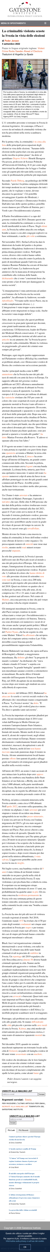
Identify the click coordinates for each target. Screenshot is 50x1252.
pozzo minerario (35, 816)
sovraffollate (33, 528)
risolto (5, 547)
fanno (36, 1073)
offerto (13, 758)
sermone (11, 692)
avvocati (17, 996)
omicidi (29, 544)
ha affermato (29, 635)
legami (29, 466)
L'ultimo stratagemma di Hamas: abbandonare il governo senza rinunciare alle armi (24, 1197)
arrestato (23, 495)
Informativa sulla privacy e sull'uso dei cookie (25, 1241)
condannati (25, 924)
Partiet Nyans (11, 631)
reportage (17, 956)
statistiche (10, 397)
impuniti (16, 550)
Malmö (5, 599)
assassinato (21, 1054)
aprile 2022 (12, 806)
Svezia (28, 1099)
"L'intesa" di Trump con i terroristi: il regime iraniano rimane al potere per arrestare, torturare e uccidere (23, 1161)
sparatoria (10, 452)
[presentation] (11, 1130)
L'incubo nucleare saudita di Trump (22, 1148)
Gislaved (13, 1050)
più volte (31, 236)
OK (25, 1247)
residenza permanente (28, 895)
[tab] (11, 1130)
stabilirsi (34, 953)
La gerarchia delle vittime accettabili (23, 1210)
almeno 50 (28, 959)
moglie (20, 862)
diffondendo (37, 1021)
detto (35, 703)
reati (24, 547)
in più (35, 891)
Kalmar (22, 1028)
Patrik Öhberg (17, 180)
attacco (30, 456)
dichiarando (7, 278)
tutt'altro (6, 501)
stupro (28, 927)
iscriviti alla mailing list (15, 1106)
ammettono (7, 374)
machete (38, 1054)
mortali (38, 1035)
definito (21, 657)
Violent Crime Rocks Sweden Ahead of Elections (23, 50)
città (9, 1025)
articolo (5, 339)
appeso (40, 774)
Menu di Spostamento (13, 23)
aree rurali (42, 1025)
